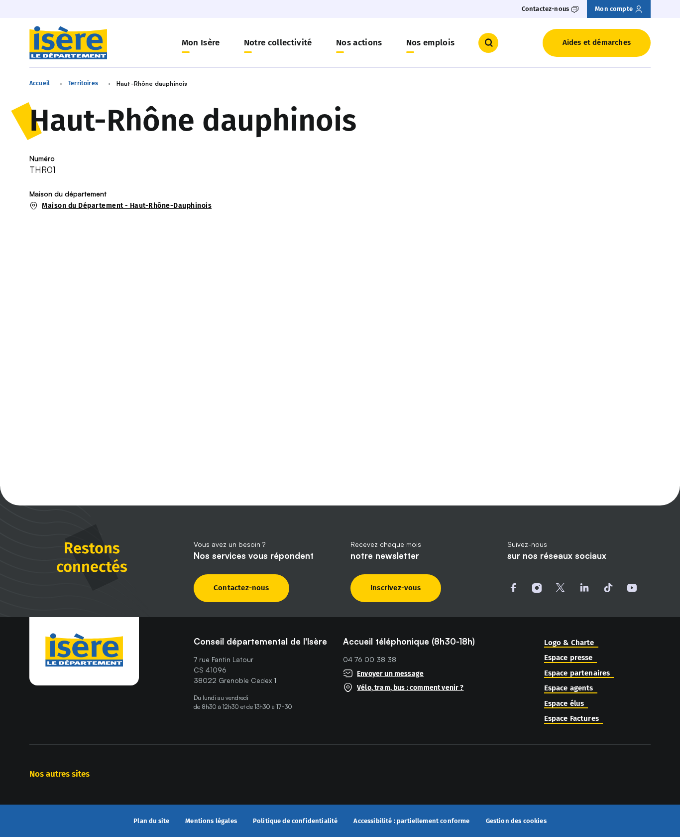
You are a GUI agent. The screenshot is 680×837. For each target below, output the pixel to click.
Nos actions (359, 42)
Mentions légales (211, 821)
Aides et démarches (597, 42)
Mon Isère (201, 42)
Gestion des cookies (516, 821)
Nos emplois (430, 42)
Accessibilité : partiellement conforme (411, 821)
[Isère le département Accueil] (68, 42)
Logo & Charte (569, 643)
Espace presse (568, 658)
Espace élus (564, 703)
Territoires (83, 83)
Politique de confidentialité (295, 821)
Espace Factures (571, 718)
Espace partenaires (577, 673)
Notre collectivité (278, 42)
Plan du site (151, 821)
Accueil (39, 83)
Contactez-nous (241, 587)
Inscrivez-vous (395, 587)
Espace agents (568, 688)
